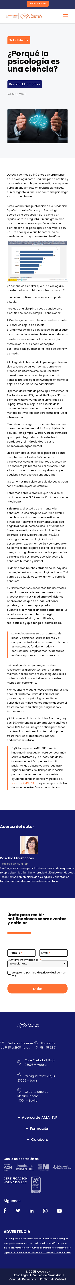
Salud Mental (19, 40)
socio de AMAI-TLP (23, 783)
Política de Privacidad (47, 1275)
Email (45, 953)
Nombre (15, 953)
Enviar (37, 989)
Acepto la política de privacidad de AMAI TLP (39, 974)
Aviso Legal (20, 1275)
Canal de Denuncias (22, 1279)
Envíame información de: (25, 959)
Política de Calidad (53, 1279)
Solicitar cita (37, 3)
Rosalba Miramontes (24, 84)
